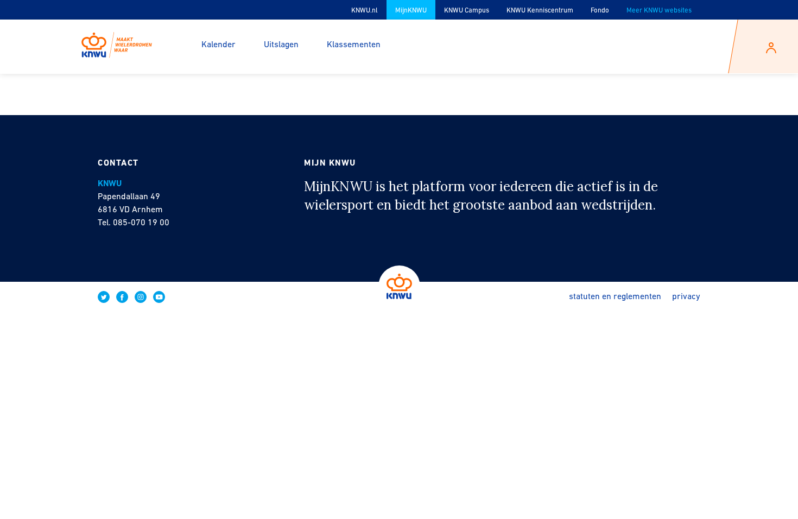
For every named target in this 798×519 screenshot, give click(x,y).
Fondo (600, 10)
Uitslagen (281, 45)
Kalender (218, 45)
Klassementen (354, 45)
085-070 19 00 (141, 223)
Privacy (686, 297)
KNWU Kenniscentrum (539, 10)
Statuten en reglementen (615, 297)
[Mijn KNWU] (116, 41)
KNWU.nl (364, 10)
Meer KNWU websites (659, 10)
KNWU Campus (466, 10)
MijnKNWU (411, 10)
